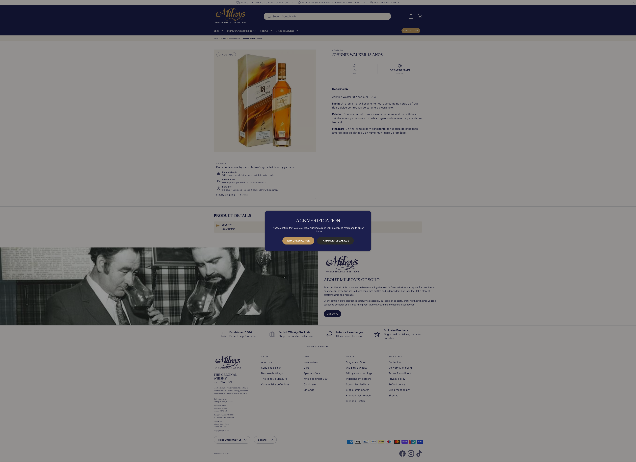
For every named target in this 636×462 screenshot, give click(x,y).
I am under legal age (335, 240)
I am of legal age (298, 240)
